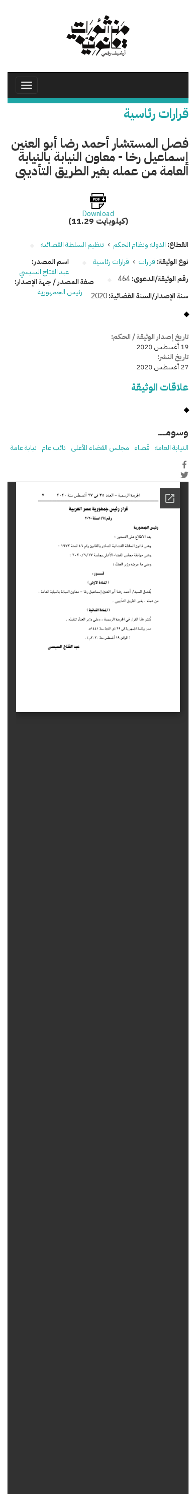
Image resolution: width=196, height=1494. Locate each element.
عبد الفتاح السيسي (44, 272)
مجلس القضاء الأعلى (100, 447)
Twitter (184, 475)
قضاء (142, 447)
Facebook (184, 465)
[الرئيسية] (98, 36)
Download (98, 214)
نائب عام (54, 447)
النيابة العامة (171, 447)
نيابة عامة (24, 447)
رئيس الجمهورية (61, 292)
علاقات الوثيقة (159, 387)
